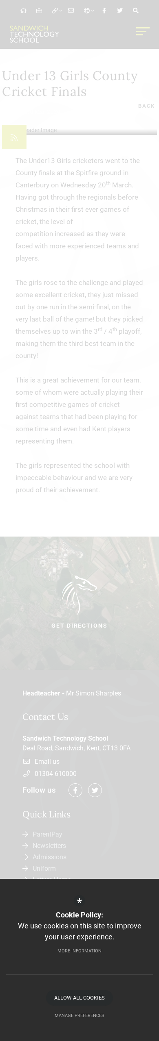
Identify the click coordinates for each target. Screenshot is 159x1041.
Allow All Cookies (79, 998)
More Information (79, 951)
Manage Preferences (79, 1015)
